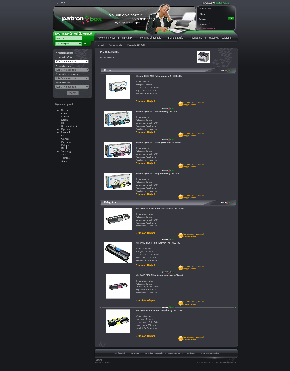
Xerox (64, 160)
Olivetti (65, 138)
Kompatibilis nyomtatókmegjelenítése (193, 103)
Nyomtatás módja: (64, 57)
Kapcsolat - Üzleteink (210, 353)
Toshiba (65, 157)
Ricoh (64, 148)
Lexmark (66, 132)
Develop (65, 116)
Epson (64, 119)
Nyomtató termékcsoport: (67, 74)
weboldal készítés (102, 362)
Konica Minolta (115, 45)
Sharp (64, 154)
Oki (63, 135)
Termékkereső (119, 353)
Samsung (66, 151)
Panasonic (66, 141)
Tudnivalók (190, 353)
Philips (65, 145)
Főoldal (100, 45)
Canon (64, 113)
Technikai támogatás (154, 353)
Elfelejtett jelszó (207, 28)
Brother (65, 110)
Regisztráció (205, 24)
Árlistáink (135, 353)
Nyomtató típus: (63, 82)
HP (62, 122)
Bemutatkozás (174, 353)
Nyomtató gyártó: (64, 66)
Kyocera (65, 129)
